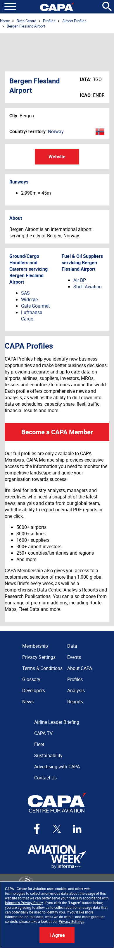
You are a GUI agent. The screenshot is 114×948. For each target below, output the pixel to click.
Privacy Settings (71, 921)
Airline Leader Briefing (56, 722)
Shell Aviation (87, 286)
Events (74, 657)
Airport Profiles (74, 20)
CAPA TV (43, 733)
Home (5, 20)
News (28, 701)
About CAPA (79, 668)
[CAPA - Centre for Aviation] (57, 6)
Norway (56, 131)
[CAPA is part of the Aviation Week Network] (57, 857)
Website (57, 156)
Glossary (31, 679)
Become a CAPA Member (57, 432)
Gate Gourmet (35, 306)
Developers (33, 690)
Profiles (49, 20)
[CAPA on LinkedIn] (77, 829)
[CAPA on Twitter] (57, 829)
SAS (25, 293)
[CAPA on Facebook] (37, 829)
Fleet (39, 744)
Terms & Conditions (42, 668)
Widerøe (29, 299)
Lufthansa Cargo (31, 315)
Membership (35, 646)
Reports (75, 701)
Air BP (79, 280)
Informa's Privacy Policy (24, 902)
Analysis (76, 690)
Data (72, 646)
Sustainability (48, 755)
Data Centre (26, 20)
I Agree (57, 935)
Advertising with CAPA (57, 766)
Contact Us (45, 777)
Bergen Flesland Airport (26, 26)
